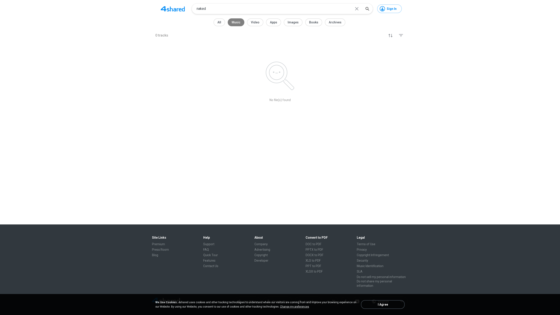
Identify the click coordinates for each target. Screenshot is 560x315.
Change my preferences (294, 306)
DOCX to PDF (314, 255)
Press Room (160, 249)
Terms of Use (366, 244)
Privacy (362, 249)
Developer (261, 260)
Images (293, 22)
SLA (359, 271)
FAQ (206, 249)
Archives (335, 22)
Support (208, 244)
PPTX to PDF (314, 249)
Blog (155, 255)
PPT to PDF (313, 266)
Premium (158, 244)
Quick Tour (210, 255)
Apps (273, 22)
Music (236, 22)
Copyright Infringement (373, 255)
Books (313, 22)
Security (362, 260)
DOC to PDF (313, 244)
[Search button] (367, 9)
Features (209, 260)
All (219, 22)
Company (261, 244)
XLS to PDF (313, 260)
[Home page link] (173, 9)
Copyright (261, 255)
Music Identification (370, 266)
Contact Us (210, 266)
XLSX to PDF (314, 271)
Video (255, 22)
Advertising (262, 249)
